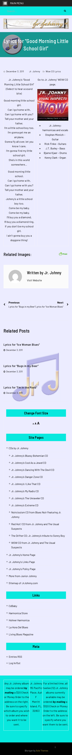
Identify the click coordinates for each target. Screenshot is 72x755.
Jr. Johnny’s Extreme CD (24, 505)
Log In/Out (14, 663)
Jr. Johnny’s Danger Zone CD (27, 476)
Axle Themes (42, 750)
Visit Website (34, 280)
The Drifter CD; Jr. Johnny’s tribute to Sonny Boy (38, 535)
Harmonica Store (18, 613)
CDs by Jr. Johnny (18, 448)
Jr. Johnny (34, 71)
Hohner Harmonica (19, 620)
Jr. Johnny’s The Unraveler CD (27, 498)
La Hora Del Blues (18, 627)
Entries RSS (15, 656)
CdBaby (13, 605)
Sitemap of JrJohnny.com (23, 583)
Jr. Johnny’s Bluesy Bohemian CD (29, 455)
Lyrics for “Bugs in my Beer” (21, 366)
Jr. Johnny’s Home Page (22, 554)
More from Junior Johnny (23, 576)
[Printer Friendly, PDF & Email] (62, 253)
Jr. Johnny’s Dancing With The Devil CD (32, 469)
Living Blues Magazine (21, 634)
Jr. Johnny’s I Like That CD (25, 483)
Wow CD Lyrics (53, 71)
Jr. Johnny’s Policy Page (22, 568)
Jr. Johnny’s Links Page (22, 561)
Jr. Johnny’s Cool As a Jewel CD (28, 462)
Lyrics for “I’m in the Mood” (20, 387)
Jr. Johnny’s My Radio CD (25, 491)
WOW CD (63, 79)
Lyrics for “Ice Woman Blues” (22, 344)
